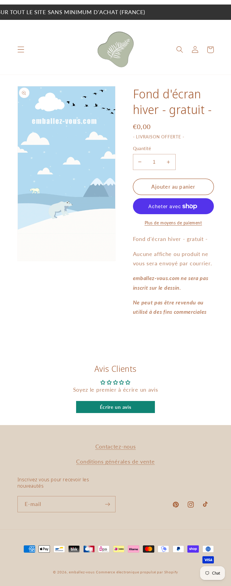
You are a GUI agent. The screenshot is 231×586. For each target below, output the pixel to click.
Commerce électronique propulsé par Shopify (137, 572)
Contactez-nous (115, 446)
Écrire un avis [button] (115, 407)
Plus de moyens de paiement (173, 222)
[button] (21, 49)
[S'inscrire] (107, 504)
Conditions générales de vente (115, 461)
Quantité (142, 148)
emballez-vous (81, 572)
